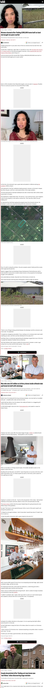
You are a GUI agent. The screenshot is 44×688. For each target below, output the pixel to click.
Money (9, 348)
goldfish (15, 592)
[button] (42, 42)
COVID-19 (31, 433)
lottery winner (6, 504)
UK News (10, 381)
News (6, 29)
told (27, 344)
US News (10, 29)
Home (2, 29)
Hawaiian (35, 84)
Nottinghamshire (24, 406)
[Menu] (42, 1)
